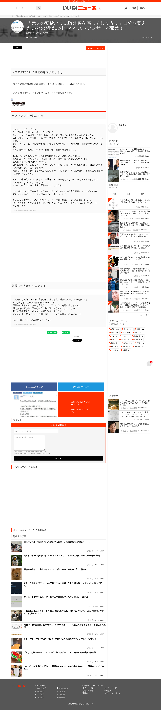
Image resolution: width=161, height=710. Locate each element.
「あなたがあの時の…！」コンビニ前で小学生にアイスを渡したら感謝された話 (60, 652)
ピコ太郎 (128, 343)
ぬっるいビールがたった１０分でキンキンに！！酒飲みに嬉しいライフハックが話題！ (63, 555)
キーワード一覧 (110, 688)
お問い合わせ (87, 690)
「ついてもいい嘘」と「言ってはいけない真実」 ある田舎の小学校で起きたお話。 (135, 403)
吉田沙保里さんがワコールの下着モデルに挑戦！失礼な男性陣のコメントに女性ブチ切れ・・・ (63, 584)
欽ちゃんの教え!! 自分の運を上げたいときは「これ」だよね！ (135, 424)
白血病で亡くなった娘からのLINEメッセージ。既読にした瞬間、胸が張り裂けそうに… (135, 174)
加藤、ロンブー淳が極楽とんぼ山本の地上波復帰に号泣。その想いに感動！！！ (135, 293)
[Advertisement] (57, 57)
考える (128, 329)
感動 (115, 329)
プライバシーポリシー (113, 693)
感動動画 (138, 339)
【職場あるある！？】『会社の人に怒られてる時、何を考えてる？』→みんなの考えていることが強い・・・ (64, 612)
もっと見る (144, 315)
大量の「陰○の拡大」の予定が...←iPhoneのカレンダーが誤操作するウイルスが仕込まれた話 (65, 626)
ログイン (143, 8)
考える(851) (147, 37)
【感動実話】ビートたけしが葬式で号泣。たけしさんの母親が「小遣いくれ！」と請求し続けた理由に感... (135, 305)
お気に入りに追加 (96, 48)
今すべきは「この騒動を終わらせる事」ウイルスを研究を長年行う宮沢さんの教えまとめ (135, 151)
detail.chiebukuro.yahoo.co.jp (26, 210)
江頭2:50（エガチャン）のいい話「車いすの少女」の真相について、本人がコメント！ (135, 213)
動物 (113, 339)
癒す (114, 332)
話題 (140, 329)
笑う (126, 332)
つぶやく (77, 336)
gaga (136, 156)
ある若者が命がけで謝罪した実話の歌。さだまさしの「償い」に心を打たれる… (135, 224)
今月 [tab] (128, 193)
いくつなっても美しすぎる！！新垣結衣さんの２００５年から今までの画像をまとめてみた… (64, 667)
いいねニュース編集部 (128, 179)
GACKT (126, 346)
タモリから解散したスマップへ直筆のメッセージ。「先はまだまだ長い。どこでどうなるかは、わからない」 (135, 414)
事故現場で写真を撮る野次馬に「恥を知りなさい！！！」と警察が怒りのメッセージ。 (135, 282)
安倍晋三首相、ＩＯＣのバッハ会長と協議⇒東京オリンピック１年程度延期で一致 (135, 162)
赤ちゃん (125, 339)
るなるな (89, 550)
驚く (114, 336)
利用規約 (107, 690)
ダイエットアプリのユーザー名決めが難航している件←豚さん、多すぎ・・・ (59, 597)
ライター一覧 (87, 688)
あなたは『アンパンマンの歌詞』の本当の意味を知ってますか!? (135, 258)
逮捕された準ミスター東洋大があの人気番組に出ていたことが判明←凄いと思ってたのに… (135, 270)
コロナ (126, 336)
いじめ (114, 346)
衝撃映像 (138, 336)
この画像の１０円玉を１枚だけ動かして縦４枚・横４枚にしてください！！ (135, 201)
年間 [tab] (142, 193)
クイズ (114, 350)
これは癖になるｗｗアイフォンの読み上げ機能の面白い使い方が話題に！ (135, 246)
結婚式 (126, 350)
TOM (138, 207)
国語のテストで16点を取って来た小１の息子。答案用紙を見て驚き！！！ (57, 541)
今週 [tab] (114, 193)
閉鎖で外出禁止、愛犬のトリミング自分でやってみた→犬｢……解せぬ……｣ (58, 569)
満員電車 (139, 346)
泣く (137, 332)
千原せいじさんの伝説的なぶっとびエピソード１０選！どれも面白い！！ (135, 235)
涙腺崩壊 (115, 343)
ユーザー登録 (130, 8)
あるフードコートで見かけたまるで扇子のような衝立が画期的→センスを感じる (60, 638)
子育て (140, 343)
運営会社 (85, 693)
